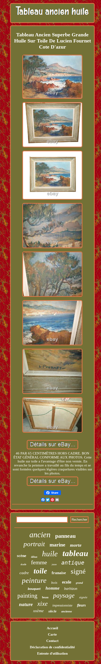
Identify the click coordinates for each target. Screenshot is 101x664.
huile (50, 554)
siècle (52, 611)
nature (26, 604)
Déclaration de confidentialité (52, 647)
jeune (54, 564)
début (34, 556)
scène (21, 555)
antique (72, 563)
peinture (34, 580)
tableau (75, 553)
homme (52, 588)
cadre (24, 572)
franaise (59, 573)
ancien (39, 534)
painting (27, 595)
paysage (63, 595)
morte (76, 545)
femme (39, 562)
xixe (42, 603)
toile (40, 571)
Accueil (52, 628)
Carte (52, 634)
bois (54, 582)
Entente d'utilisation (52, 653)
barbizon (70, 589)
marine (57, 545)
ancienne (66, 611)
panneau (65, 536)
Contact (52, 641)
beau (45, 597)
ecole (66, 582)
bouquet (34, 589)
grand (79, 583)
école (23, 564)
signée (83, 597)
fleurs (81, 605)
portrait (34, 544)
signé (78, 571)
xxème (38, 610)
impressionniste (62, 605)
